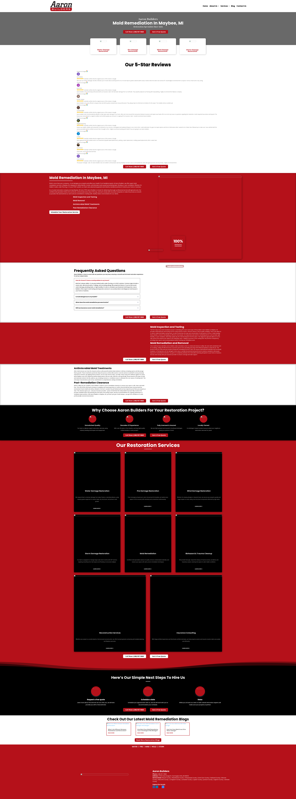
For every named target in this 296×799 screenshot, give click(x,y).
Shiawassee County (191, 778)
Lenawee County (187, 779)
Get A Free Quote (159, 32)
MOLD (154, 747)
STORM (161, 747)
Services (224, 6)
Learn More (96, 508)
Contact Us (241, 6)
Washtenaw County (178, 778)
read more (111, 733)
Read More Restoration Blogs (148, 740)
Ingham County (218, 779)
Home (205, 6)
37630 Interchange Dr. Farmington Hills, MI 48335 (173, 776)
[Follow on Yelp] (160, 787)
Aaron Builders (161, 771)
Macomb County (163, 779)
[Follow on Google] (163, 787)
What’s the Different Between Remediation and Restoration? (117, 730)
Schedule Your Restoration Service (64, 212)
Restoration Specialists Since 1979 (148, 27)
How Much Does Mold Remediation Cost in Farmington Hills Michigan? (147, 730)
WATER (135, 747)
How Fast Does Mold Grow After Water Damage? (176, 730)
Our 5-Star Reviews (148, 64)
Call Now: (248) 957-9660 (134, 32)
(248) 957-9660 (162, 774)
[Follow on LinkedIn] (157, 787)
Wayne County (166, 778)
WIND (147, 747)
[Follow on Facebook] (154, 787)
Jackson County (207, 779)
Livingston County (175, 779)
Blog (233, 6)
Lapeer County (197, 779)
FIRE (142, 747)
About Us (213, 6)
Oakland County (215, 778)
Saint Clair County (203, 778)
